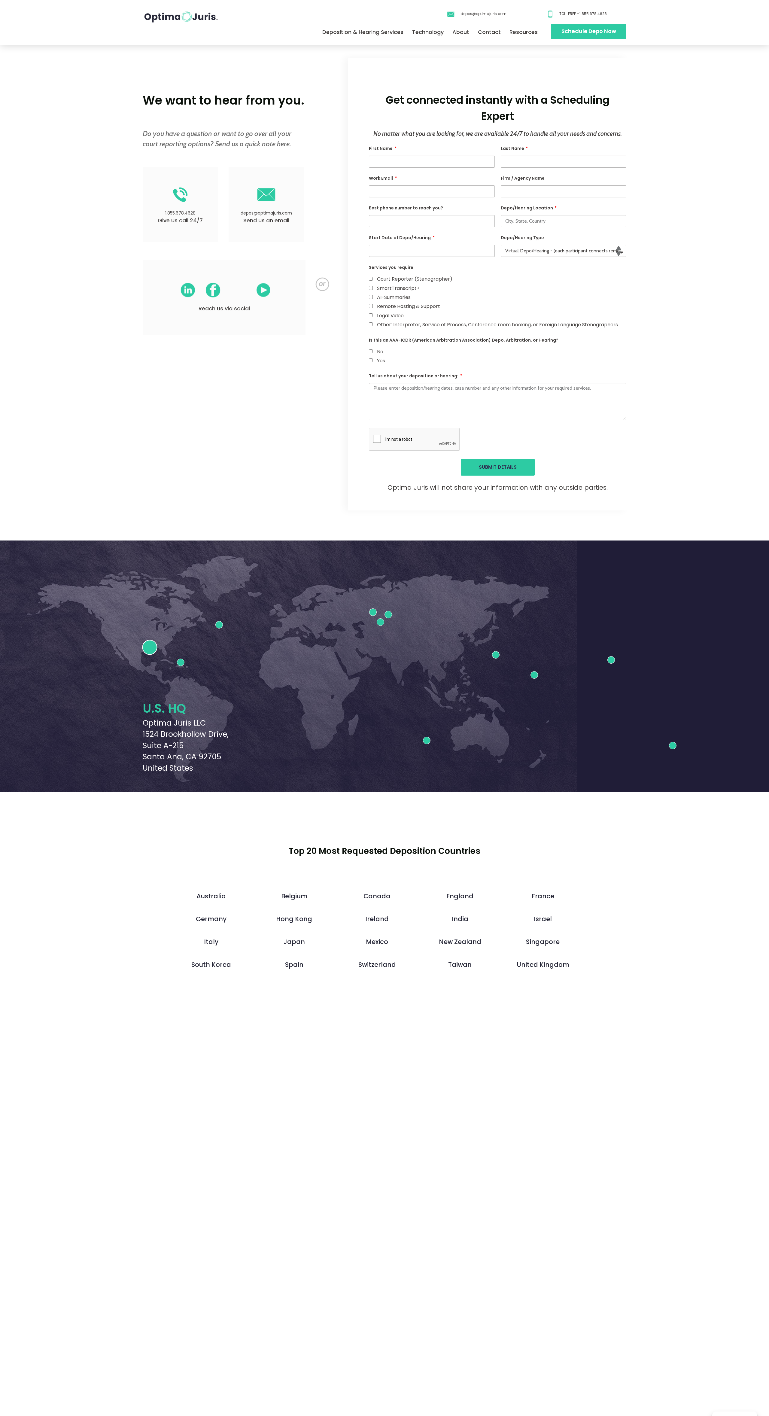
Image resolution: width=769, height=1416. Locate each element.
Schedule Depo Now (588, 31)
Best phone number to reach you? (406, 208)
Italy (211, 941)
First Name (381, 148)
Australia (211, 896)
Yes (381, 360)
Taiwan (460, 964)
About (460, 32)
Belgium (294, 896)
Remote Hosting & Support (408, 306)
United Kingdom (543, 964)
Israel (543, 919)
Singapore (543, 941)
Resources (523, 32)
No (380, 351)
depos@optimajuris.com (483, 13)
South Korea (211, 964)
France (543, 896)
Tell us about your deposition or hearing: (414, 376)
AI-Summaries (394, 297)
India (460, 919)
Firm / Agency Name (523, 178)
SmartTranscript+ (398, 288)
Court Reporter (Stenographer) (414, 279)
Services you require (391, 267)
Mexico (377, 941)
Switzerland (377, 964)
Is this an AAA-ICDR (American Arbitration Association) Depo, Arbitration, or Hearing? (463, 340)
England (459, 896)
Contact (489, 32)
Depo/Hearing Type (522, 238)
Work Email (381, 178)
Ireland (377, 919)
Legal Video (390, 315)
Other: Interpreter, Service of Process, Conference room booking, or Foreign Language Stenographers (497, 324)
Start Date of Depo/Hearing (400, 238)
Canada (377, 896)
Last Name (513, 148)
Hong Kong (294, 919)
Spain (294, 964)
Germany (211, 919)
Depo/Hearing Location (527, 208)
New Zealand (460, 941)
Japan (294, 941)
